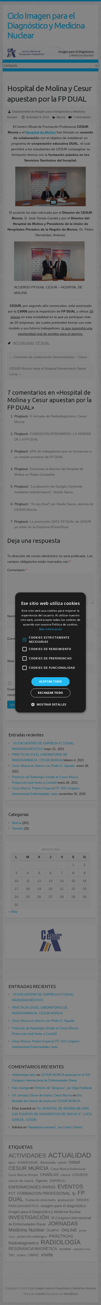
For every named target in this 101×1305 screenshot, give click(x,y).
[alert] (50, 652)
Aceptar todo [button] (50, 682)
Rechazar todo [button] (50, 693)
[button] (50, 704)
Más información (50, 629)
